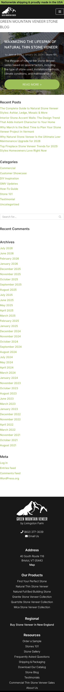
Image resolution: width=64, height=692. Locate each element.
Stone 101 (51, 54)
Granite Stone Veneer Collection (32, 596)
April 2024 (7, 367)
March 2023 (8, 403)
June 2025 (7, 300)
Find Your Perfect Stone (32, 581)
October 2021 (9, 440)
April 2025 (6, 310)
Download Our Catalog (32, 667)
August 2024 (8, 352)
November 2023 (10, 383)
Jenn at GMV (15, 54)
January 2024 (9, 378)
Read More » (23, 85)
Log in (4, 462)
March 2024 (8, 372)
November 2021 (10, 435)
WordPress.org (9, 478)
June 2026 (7, 253)
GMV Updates (9, 183)
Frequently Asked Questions (32, 656)
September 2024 (11, 346)
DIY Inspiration (9, 178)
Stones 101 (32, 646)
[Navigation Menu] (60, 12)
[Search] (60, 217)
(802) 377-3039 (33, 532)
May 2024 (6, 362)
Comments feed (10, 473)
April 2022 (6, 424)
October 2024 (9, 341)
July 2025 (6, 295)
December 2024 (10, 331)
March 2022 (7, 429)
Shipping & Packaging (32, 662)
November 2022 (10, 419)
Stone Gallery (32, 651)
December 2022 (10, 414)
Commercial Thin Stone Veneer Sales (32, 682)
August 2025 (8, 289)
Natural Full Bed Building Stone (32, 591)
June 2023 (7, 398)
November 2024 (10, 336)
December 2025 (10, 269)
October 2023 (9, 388)
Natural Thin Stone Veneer (32, 586)
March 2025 (7, 315)
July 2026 (6, 248)
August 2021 (8, 445)
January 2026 (9, 263)
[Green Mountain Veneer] (9, 11)
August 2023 (8, 393)
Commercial (7, 168)
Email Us (33, 536)
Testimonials (32, 677)
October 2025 (9, 279)
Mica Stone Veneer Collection (32, 607)
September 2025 (11, 284)
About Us (32, 687)
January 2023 (9, 409)
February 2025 (9, 320)
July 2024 (6, 357)
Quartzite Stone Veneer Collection (32, 602)
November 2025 (10, 274)
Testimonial (7, 199)
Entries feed (8, 468)
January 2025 (9, 326)
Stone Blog (32, 672)
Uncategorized (9, 204)
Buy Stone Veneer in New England (32, 624)
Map (32, 564)
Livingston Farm (34, 523)
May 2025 (6, 305)
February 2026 (9, 258)
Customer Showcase (13, 173)
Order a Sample (32, 641)
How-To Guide (9, 188)
